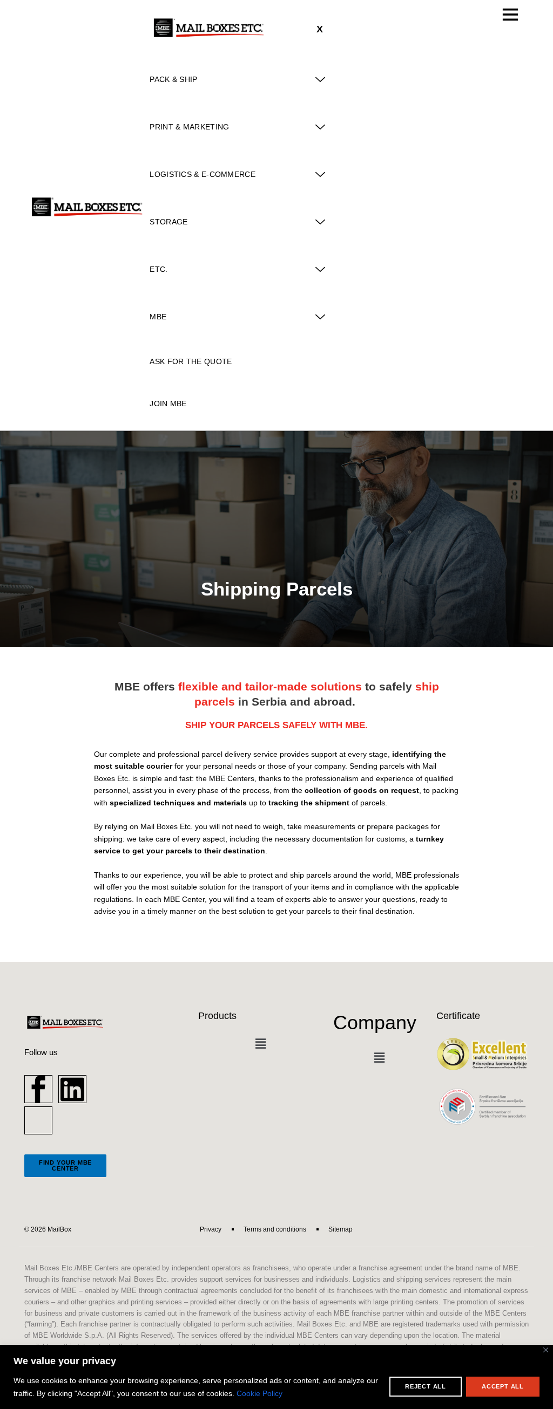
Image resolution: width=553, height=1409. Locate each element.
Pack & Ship (173, 79)
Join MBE (168, 403)
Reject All (425, 1386)
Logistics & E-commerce (202, 174)
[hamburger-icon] (510, 14)
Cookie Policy (259, 1393)
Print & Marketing (189, 126)
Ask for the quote (191, 361)
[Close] (545, 1350)
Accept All (503, 1386)
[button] (260, 1044)
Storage (168, 221)
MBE (158, 316)
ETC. (158, 269)
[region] (276, 1377)
